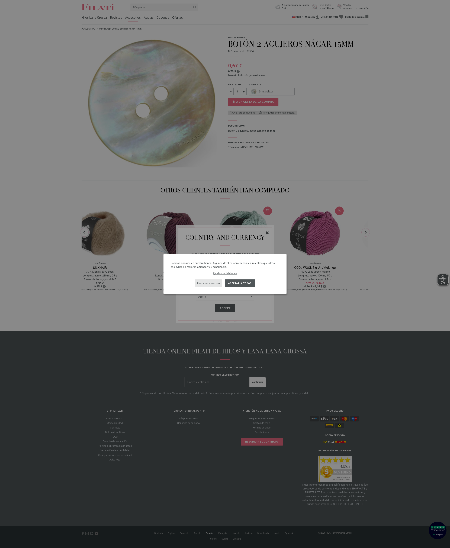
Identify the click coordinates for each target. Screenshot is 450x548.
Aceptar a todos (240, 283)
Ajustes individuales (225, 273)
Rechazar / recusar (208, 283)
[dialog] (225, 274)
